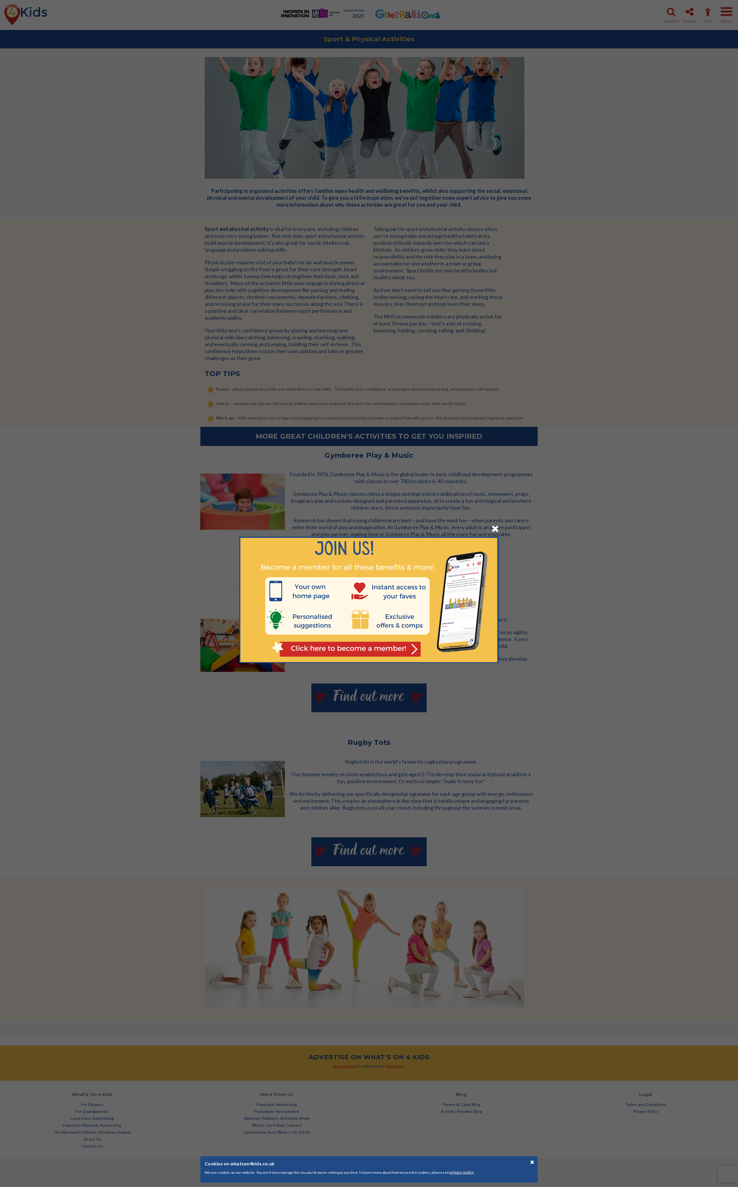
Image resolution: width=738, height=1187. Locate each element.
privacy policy (461, 1172)
